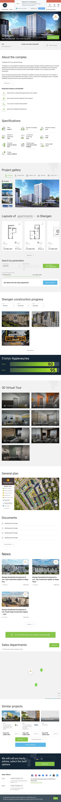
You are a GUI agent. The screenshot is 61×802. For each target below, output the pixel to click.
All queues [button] (35, 305)
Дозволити (41, 8)
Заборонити (34, 8)
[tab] (9, 175)
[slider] (2, 276)
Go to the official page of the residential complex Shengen (32, 635)
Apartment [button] (6, 266)
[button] (25, 216)
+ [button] (59, 693)
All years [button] (5, 305)
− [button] (59, 696)
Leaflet (46, 698)
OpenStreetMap (53, 698)
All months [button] (21, 305)
